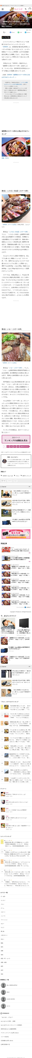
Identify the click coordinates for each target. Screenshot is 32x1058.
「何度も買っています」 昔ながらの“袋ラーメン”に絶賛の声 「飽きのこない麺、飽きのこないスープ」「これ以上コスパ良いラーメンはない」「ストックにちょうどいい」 (20, 765)
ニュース (3, 916)
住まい (2, 939)
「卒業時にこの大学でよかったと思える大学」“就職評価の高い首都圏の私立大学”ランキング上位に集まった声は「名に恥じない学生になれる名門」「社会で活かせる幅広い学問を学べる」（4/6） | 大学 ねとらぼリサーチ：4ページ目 (17, 856)
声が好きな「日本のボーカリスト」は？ (16, 794)
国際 (2, 950)
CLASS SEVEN (11, 999)
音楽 (2, 974)
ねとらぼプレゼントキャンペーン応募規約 (11, 1025)
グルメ (3, 19)
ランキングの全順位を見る (16, 440)
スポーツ (3, 912)
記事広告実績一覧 (5, 1044)
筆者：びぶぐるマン (12, 457)
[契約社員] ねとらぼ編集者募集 (8, 1029)
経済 (2, 970)
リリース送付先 (5, 1036)
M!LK (8, 992)
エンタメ (3, 900)
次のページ (24, 446)
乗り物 (2, 931)
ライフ (2, 927)
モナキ (8, 1006)
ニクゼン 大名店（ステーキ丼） (19, 231)
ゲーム (2, 908)
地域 (2, 954)
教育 (2, 966)
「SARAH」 (5, 47)
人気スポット (4, 935)
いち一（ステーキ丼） (16, 368)
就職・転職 (3, 962)
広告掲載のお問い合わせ (7, 1040)
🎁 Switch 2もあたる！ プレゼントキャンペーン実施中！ (12, 5)
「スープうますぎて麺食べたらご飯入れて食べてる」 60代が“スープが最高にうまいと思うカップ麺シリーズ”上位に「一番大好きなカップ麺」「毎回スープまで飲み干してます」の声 (20, 741)
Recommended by (20, 607)
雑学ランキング (27, 475)
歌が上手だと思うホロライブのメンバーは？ (17, 802)
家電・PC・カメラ (5, 958)
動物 (2, 943)
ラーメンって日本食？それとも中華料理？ (16, 810)
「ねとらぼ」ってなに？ (7, 1017)
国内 (2, 947)
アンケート (3, 788)
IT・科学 (3, 896)
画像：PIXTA (5, 158)
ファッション (4, 919)
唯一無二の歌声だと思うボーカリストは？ (16, 817)
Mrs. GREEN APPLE (12, 985)
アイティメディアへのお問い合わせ (10, 1032)
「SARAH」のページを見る (9, 224)
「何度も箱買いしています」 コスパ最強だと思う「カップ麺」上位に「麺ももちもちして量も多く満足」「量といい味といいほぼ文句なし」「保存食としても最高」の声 (19, 749)
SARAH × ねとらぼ (8, 475)
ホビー (2, 923)
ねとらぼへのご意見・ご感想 (8, 1021)
